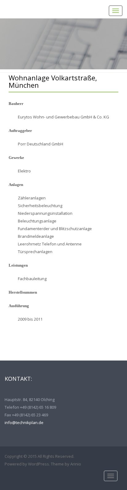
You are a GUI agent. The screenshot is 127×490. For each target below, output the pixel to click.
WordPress (38, 464)
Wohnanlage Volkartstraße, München (53, 81)
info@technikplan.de (24, 422)
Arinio (75, 464)
